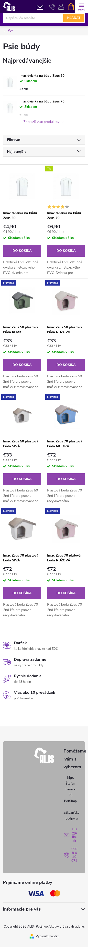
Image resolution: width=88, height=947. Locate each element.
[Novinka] (22, 301)
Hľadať (73, 18)
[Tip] (66, 186)
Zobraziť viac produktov (41, 122)
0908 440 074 (74, 855)
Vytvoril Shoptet (47, 936)
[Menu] (81, 6)
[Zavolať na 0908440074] (52, 7)
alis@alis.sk (74, 835)
